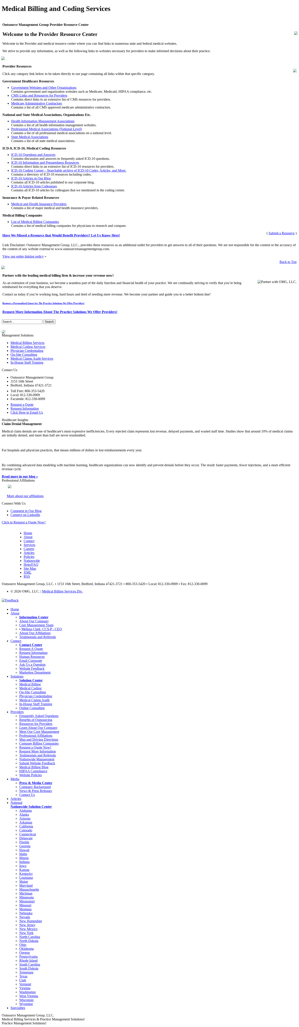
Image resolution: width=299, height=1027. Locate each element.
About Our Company (34, 621)
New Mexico (28, 929)
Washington (27, 992)
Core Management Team (36, 625)
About (28, 537)
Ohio (22, 945)
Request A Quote (31, 649)
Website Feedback (31, 668)
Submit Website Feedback (37, 763)
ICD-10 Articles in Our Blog (31, 178)
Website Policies (30, 775)
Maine (23, 881)
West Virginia (28, 996)
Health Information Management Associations (42, 121)
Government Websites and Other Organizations (43, 87)
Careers (29, 549)
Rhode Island (28, 960)
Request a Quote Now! (35, 747)
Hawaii (24, 850)
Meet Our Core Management (39, 731)
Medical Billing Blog (33, 767)
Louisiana (26, 877)
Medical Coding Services (28, 347)
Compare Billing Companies (39, 743)
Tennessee (26, 972)
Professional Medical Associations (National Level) (46, 129)
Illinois (24, 858)
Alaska (24, 814)
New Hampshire (30, 921)
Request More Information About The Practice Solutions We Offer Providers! (59, 312)
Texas (23, 976)
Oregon (24, 952)
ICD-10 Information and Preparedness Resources (45, 162)
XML (28, 572)
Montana (25, 909)
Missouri (25, 905)
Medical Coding (30, 688)
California (26, 826)
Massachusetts (29, 889)
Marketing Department (35, 672)
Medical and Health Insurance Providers (39, 204)
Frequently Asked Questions (38, 716)
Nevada (24, 917)
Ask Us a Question (32, 664)
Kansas (24, 870)
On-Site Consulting (24, 354)
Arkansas (25, 822)
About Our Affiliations (35, 633)
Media (15, 779)
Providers (17, 712)
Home (28, 533)
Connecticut (27, 834)
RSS (27, 576)
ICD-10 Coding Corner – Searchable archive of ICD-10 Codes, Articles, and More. (68, 170)
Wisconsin (26, 1000)
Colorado (25, 830)
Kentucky (26, 874)
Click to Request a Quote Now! (24, 522)
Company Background (35, 787)
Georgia (24, 846)
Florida (24, 842)
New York (26, 933)
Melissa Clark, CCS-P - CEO (41, 629)
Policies (29, 557)
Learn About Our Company (38, 728)
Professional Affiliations (35, 735)
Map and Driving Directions (38, 739)
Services (29, 545)
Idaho (23, 854)
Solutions (17, 676)
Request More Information (37, 751)
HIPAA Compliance (33, 771)
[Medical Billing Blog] (3, 331)
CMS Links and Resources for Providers (39, 95)
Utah (22, 980)
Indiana (24, 862)
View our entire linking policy (23, 256)
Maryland (26, 885)
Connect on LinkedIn (25, 515)
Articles (29, 553)
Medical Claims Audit (34, 700)
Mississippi (27, 901)
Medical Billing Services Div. (62, 591)
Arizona (24, 818)
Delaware (26, 838)
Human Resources (32, 657)
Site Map (30, 568)
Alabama (25, 810)
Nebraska (25, 913)
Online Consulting (32, 708)
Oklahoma (26, 948)
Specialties (18, 1008)
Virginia (24, 988)
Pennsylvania (28, 956)
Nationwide (32, 560)
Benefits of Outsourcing (35, 720)
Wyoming (26, 1004)
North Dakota (28, 941)
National (16, 803)
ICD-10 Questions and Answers (33, 155)
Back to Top (288, 262)
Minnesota (26, 897)
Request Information (33, 653)
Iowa (22, 866)
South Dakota (28, 968)
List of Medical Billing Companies (35, 222)
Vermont (25, 984)
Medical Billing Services (27, 343)
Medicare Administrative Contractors (36, 103)
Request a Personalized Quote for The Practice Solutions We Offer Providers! (43, 303)
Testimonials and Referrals (37, 637)
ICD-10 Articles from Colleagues (34, 186)
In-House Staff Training (27, 362)
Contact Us (27, 795)
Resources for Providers (35, 724)
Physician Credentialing (27, 350)
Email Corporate (30, 660)
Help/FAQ (31, 564)
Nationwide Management (36, 759)
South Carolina (29, 964)
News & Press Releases (35, 791)
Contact (29, 541)
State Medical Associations (29, 137)
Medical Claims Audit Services (32, 358)
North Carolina (29, 937)
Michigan (25, 893)
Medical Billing (30, 684)
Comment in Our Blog (26, 511)
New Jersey (27, 925)
